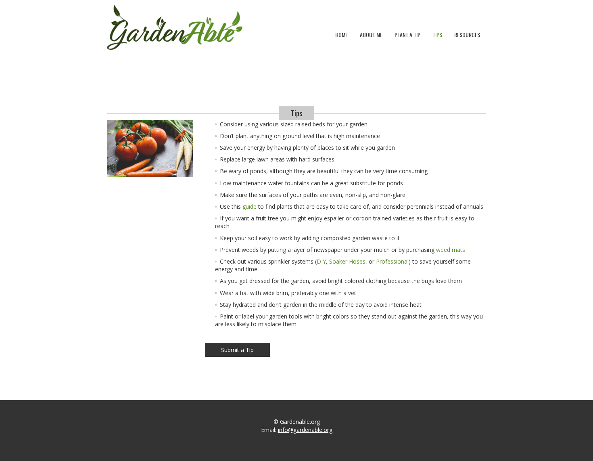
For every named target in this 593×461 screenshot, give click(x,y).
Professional (392, 261)
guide (249, 206)
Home (341, 34)
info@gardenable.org (305, 430)
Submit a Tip (237, 350)
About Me (371, 34)
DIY (321, 261)
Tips (437, 34)
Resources (467, 34)
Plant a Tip (407, 34)
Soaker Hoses (347, 261)
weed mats (450, 250)
